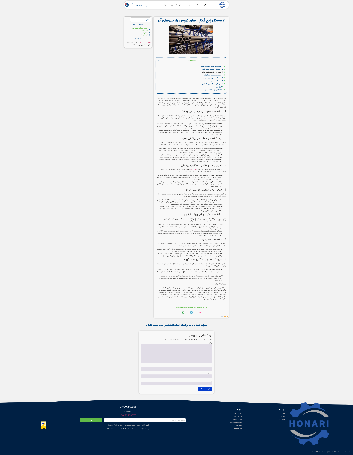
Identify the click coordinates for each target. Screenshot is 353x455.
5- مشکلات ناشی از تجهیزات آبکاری (213, 78)
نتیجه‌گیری (219, 87)
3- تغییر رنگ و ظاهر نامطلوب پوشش (212, 72)
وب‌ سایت (209, 380)
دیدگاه (209, 343)
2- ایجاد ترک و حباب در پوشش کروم (212, 69)
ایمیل (210, 373)
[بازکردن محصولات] (186, 5)
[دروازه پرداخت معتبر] (43, 429)
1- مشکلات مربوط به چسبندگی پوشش (211, 66)
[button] (158, 60)
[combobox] (140, 19)
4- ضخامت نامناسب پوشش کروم (213, 75)
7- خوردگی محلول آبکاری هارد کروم (212, 84)
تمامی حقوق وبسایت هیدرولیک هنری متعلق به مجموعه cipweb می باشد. (330, 452)
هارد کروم (194, 169)
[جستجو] (127, 19)
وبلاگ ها (139, 42)
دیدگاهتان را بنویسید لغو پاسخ (214, 90)
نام (210, 366)
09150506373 (128, 415)
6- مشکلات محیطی (217, 81)
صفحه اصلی (147, 42)
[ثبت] (91, 420)
